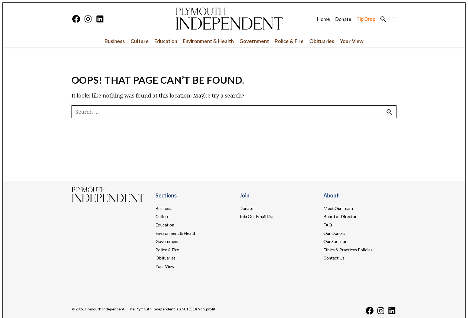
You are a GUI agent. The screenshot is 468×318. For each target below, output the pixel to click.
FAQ (327, 224)
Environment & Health (208, 41)
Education (165, 41)
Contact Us (333, 257)
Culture (140, 41)
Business (115, 41)
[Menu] (393, 19)
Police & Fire (289, 41)
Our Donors (334, 233)
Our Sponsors (336, 241)
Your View (351, 41)
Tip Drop (365, 19)
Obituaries (321, 41)
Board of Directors (341, 216)
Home (323, 19)
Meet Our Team (338, 208)
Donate (343, 19)
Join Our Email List (256, 216)
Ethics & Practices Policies (347, 249)
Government (254, 41)
